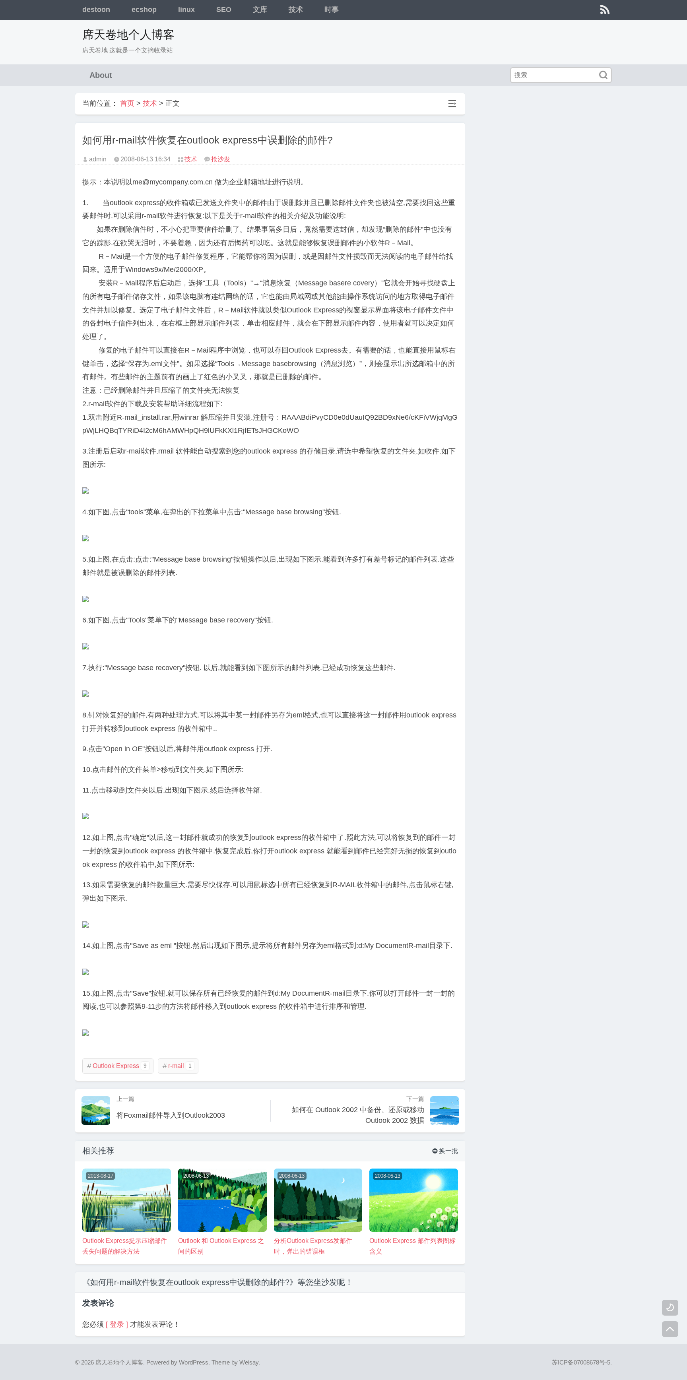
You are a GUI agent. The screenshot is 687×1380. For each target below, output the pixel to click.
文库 (260, 10)
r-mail (177, 1065)
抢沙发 (220, 159)
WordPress (193, 1362)
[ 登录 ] (117, 1324)
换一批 (445, 1150)
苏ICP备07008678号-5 (581, 1362)
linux (186, 10)
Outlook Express (116, 1065)
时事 (331, 10)
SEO (223, 10)
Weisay (248, 1362)
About (100, 75)
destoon (96, 10)
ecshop (144, 10)
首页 (127, 103)
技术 (296, 10)
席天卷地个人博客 (128, 34)
